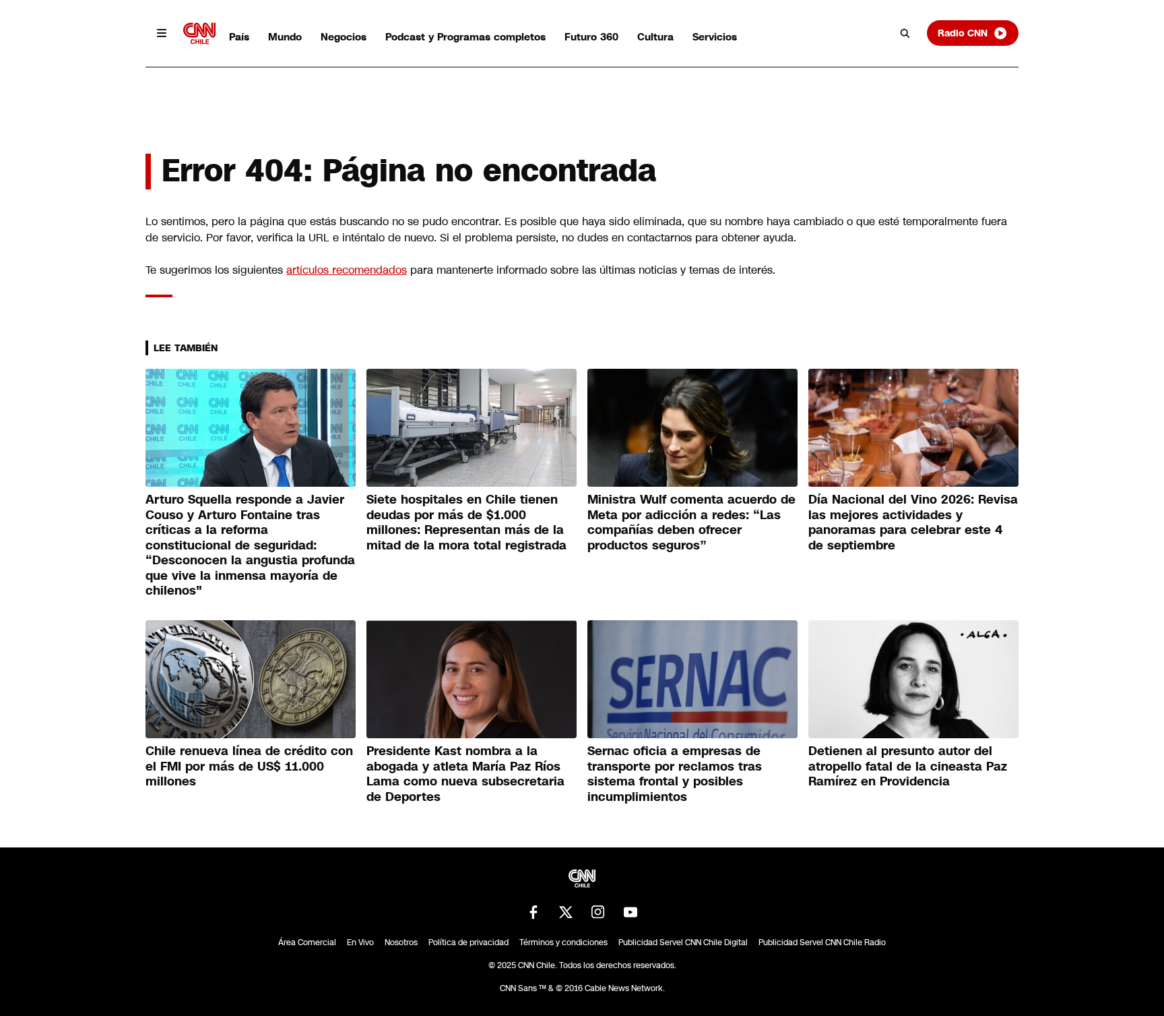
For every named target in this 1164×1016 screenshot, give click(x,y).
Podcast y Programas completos (465, 37)
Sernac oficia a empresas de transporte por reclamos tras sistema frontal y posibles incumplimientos (674, 774)
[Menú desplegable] (162, 33)
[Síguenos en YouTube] (630, 912)
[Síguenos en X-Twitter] (566, 912)
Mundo (285, 37)
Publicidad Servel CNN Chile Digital (683, 942)
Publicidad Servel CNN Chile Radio (822, 942)
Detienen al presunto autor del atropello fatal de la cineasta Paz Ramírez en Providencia (907, 766)
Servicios (714, 37)
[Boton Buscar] (905, 33)
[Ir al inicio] (199, 33)
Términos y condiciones (563, 942)
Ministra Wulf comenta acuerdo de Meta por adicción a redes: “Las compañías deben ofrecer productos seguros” (691, 522)
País (239, 37)
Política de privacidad (468, 942)
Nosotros (401, 942)
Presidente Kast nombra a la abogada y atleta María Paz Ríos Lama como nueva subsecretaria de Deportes (465, 774)
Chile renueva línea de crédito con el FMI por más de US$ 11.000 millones (249, 766)
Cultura (655, 37)
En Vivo (360, 942)
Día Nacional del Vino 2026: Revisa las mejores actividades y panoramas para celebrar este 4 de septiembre (913, 522)
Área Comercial (307, 942)
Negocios (343, 37)
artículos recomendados (346, 270)
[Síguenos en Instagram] (598, 912)
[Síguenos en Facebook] (533, 912)
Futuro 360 (591, 37)
